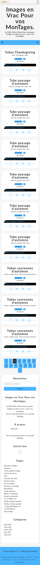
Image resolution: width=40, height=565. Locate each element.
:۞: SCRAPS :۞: (10, 499)
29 (25, 366)
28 (20, 366)
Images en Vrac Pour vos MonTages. (20, 18)
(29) (7, 535)
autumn (6, 274)
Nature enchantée (11, 494)
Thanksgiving (19, 55)
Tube (27, 118)
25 (6, 366)
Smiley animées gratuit (12, 501)
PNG (13, 55)
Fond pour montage (11, 486)
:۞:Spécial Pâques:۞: (12, 506)
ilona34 (21, 414)
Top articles (29, 557)
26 (11, 366)
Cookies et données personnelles (27, 559)
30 (30, 366)
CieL (5, 476)
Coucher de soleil (10, 478)
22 (24, 361)
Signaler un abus (7, 559)
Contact (36, 557)
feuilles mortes (14, 274)
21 (19, 361)
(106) (7, 525)
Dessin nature (9, 481)
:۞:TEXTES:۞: (9, 509)
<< (6, 361)
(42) (7, 527)
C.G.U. (15, 559)
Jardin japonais (9, 491)
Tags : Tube (28, 86)
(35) (8, 530)
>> (20, 370)
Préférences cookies (20, 562)
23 (29, 361)
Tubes (26, 55)
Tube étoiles (8, 511)
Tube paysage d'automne (20, 82)
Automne (11, 86)
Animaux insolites (10, 466)
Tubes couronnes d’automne (20, 270)
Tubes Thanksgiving (20, 52)
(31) (7, 532)
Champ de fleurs (10, 473)
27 (16, 366)
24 (34, 361)
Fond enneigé (9, 484)
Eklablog (34, 551)
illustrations (8, 489)
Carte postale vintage (12, 471)
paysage (17, 86)
